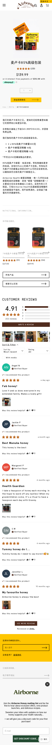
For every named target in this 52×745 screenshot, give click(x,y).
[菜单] (4, 5)
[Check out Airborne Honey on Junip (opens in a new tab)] (32, 629)
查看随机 (17, 655)
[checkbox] (13, 357)
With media (11, 358)
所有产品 (11, 107)
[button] (26, 68)
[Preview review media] (7, 336)
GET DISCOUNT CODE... (26, 739)
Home (4, 107)
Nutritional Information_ (18, 211)
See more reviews (26, 623)
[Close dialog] (47, 684)
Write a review (26, 325)
